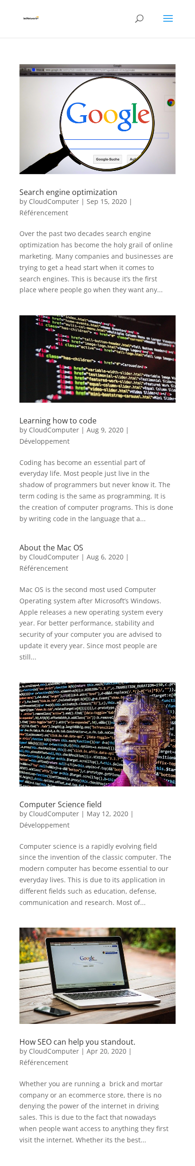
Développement (44, 441)
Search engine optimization (68, 192)
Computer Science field (60, 804)
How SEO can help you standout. (77, 1042)
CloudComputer (54, 201)
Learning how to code (58, 420)
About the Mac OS (51, 547)
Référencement (43, 212)
